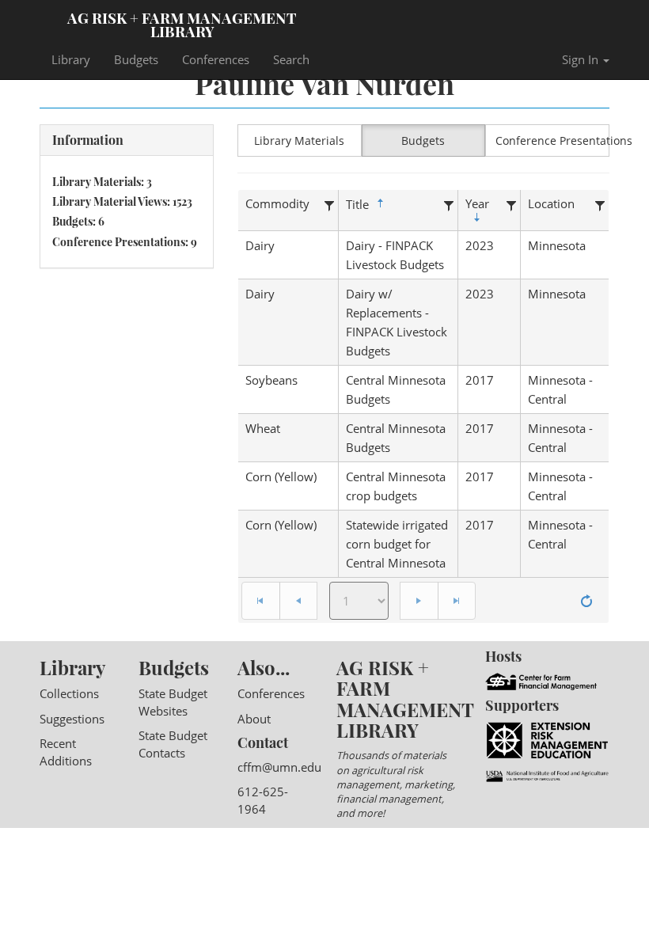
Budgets (136, 59)
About (254, 719)
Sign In (582, 59)
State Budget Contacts (173, 743)
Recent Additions (66, 751)
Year (477, 203)
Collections (69, 693)
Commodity (277, 203)
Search (291, 59)
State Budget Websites (173, 701)
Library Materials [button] (299, 140)
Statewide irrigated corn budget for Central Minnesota (397, 544)
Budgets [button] (423, 140)
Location (551, 203)
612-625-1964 (262, 800)
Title (357, 204)
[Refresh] (586, 601)
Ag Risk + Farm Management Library (182, 24)
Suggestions (72, 719)
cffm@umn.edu (279, 767)
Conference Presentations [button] (552, 140)
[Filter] (329, 203)
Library (70, 59)
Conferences (215, 59)
